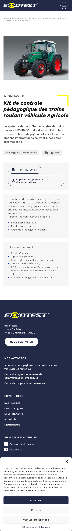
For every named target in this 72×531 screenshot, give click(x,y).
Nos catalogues (13, 408)
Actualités (10, 419)
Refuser (36, 510)
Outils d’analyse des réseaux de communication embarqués (23, 376)
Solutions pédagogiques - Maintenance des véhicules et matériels (30, 367)
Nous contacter (21, 341)
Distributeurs (12, 424)
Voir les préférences (36, 519)
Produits (18, 18)
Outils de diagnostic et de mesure (24, 383)
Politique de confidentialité (36, 527)
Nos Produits (12, 402)
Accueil (7, 18)
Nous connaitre (13, 413)
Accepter (36, 500)
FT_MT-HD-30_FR (26, 169)
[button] (67, 461)
